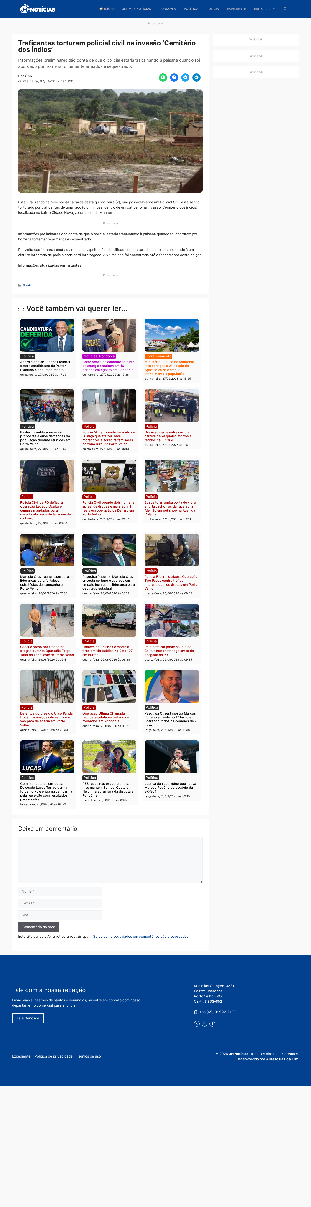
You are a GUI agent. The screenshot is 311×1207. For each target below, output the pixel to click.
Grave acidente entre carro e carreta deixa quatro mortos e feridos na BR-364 (168, 436)
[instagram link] (204, 1024)
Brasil (27, 285)
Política (191, 8)
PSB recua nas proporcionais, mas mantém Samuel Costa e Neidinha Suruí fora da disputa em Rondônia (109, 789)
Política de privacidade (54, 1056)
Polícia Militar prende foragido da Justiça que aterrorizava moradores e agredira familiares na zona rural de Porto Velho (108, 438)
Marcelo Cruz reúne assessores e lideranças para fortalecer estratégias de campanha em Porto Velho (46, 582)
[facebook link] (212, 1024)
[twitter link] (197, 1024)
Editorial (262, 8)
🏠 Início (106, 8)
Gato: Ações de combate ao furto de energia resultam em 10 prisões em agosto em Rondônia (108, 366)
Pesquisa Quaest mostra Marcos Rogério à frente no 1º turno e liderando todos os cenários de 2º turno (171, 719)
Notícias (90, 356)
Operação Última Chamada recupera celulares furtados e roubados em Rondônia (105, 717)
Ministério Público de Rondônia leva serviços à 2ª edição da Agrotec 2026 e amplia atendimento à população (169, 368)
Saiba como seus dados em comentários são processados (141, 936)
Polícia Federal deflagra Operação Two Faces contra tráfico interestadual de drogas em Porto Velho (171, 582)
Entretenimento (158, 356)
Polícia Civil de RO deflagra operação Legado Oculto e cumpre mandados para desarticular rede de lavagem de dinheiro (45, 510)
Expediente (236, 8)
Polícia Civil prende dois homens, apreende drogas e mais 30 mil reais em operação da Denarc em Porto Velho (108, 508)
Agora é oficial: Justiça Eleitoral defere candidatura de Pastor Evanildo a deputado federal (45, 366)
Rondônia (167, 8)
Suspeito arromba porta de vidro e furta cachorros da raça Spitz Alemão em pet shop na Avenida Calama (170, 508)
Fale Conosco (28, 1018)
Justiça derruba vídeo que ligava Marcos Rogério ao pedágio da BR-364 (170, 787)
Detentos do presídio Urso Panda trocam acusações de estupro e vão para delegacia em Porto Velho (46, 719)
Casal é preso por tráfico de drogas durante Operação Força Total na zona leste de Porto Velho (47, 651)
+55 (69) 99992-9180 (217, 1012)
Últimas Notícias (136, 8)
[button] (285, 8)
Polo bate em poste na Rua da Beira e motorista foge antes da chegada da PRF (169, 651)
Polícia (212, 8)
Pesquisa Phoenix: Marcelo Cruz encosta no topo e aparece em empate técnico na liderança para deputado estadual (108, 582)
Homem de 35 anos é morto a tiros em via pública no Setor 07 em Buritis (107, 651)
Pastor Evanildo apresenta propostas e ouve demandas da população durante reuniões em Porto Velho (45, 438)
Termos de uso (89, 1056)
